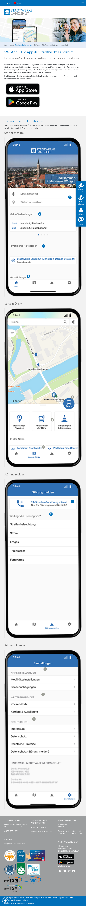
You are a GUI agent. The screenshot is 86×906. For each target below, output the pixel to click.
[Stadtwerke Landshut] (18, 12)
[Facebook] (60, 871)
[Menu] (83, 3)
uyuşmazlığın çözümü (35, 898)
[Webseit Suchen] (6, 3)
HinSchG (64, 898)
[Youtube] (65, 871)
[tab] (80, 188)
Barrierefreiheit (21, 900)
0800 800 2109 (38, 827)
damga (7, 898)
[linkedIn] (73, 871)
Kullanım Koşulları (52, 898)
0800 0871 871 (11, 831)
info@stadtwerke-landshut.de (14, 844)
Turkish (19, 3)
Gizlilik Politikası (18, 898)
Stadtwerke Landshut (23, 45)
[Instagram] (69, 871)
